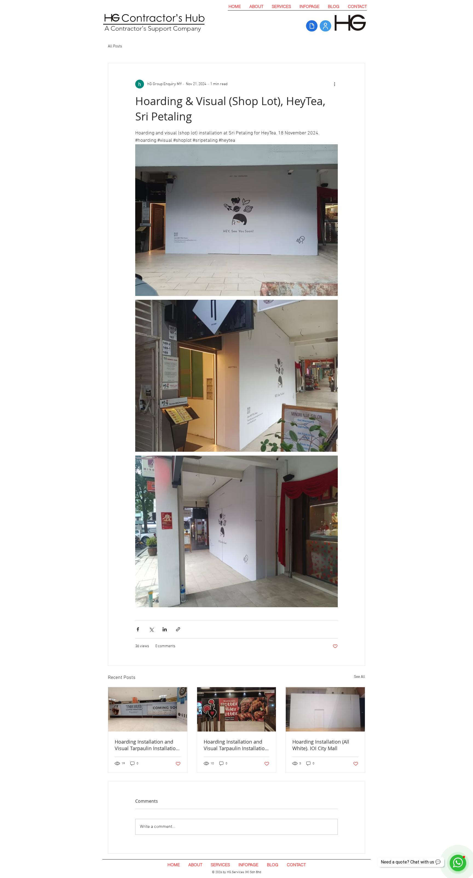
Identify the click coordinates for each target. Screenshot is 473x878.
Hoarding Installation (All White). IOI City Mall (320, 745)
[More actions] (334, 84)
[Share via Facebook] (137, 629)
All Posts (115, 46)
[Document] (312, 25)
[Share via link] (178, 629)
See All (359, 677)
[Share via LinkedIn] (164, 629)
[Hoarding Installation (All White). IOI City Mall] (325, 709)
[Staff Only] (325, 25)
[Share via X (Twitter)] (151, 629)
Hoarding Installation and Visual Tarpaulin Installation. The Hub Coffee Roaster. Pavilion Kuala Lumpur (147, 745)
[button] (281, 6)
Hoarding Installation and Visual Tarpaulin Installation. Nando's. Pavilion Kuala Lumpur (236, 745)
